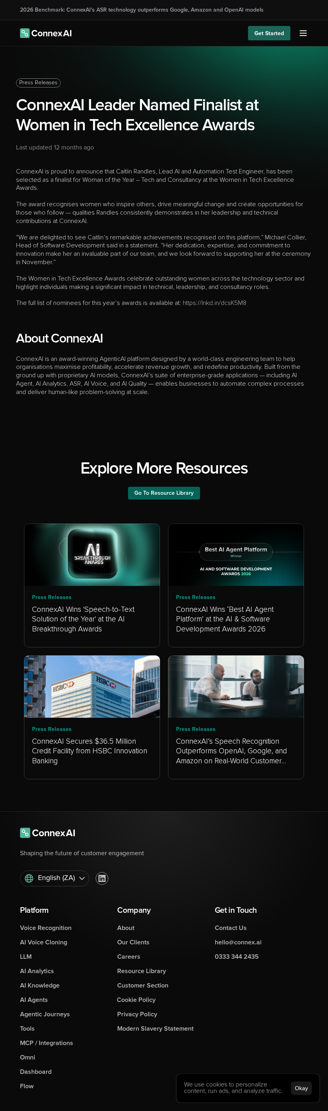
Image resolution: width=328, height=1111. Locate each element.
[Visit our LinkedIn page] (102, 878)
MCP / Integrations (46, 1043)
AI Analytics (37, 971)
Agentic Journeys (45, 1014)
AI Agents (34, 1000)
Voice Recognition (46, 928)
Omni (27, 1057)
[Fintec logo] (52, 832)
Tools (27, 1028)
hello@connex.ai (238, 942)
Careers (128, 957)
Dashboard (36, 1072)
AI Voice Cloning (43, 942)
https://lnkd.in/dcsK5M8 (213, 303)
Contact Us (231, 928)
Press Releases (38, 83)
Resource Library (141, 971)
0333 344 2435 (237, 957)
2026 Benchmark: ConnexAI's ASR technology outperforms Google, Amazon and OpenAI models (142, 10)
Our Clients (133, 942)
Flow (27, 1086)
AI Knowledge (40, 985)
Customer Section (142, 985)
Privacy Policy (137, 1014)
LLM (26, 957)
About (125, 928)
